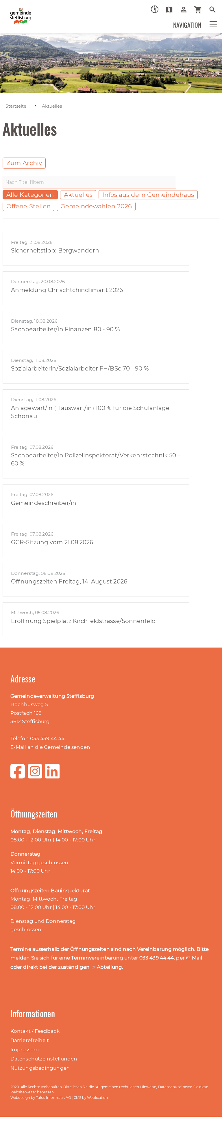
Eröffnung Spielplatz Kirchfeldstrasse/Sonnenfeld (83, 621)
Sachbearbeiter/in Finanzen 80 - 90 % (65, 329)
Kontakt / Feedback (35, 1031)
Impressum (24, 1049)
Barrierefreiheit (29, 1040)
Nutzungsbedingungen (40, 1068)
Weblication (97, 1097)
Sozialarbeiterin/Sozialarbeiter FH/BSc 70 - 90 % (80, 368)
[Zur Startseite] (14, 15)
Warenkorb (200, 9)
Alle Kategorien (30, 194)
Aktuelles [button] (78, 194)
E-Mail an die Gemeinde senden (50, 747)
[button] (209, 23)
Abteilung (109, 967)
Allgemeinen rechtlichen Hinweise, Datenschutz (138, 1087)
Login (186, 9)
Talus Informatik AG (53, 1097)
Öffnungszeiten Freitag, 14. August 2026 (69, 581)
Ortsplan (171, 9)
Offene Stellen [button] (28, 206)
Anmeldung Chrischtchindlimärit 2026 (67, 290)
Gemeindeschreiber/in (43, 503)
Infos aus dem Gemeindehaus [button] (148, 194)
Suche (214, 9)
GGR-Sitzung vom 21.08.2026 (52, 542)
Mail (197, 958)
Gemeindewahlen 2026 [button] (96, 206)
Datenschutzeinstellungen (43, 1059)
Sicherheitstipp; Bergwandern (55, 250)
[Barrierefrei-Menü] (154, 9)
